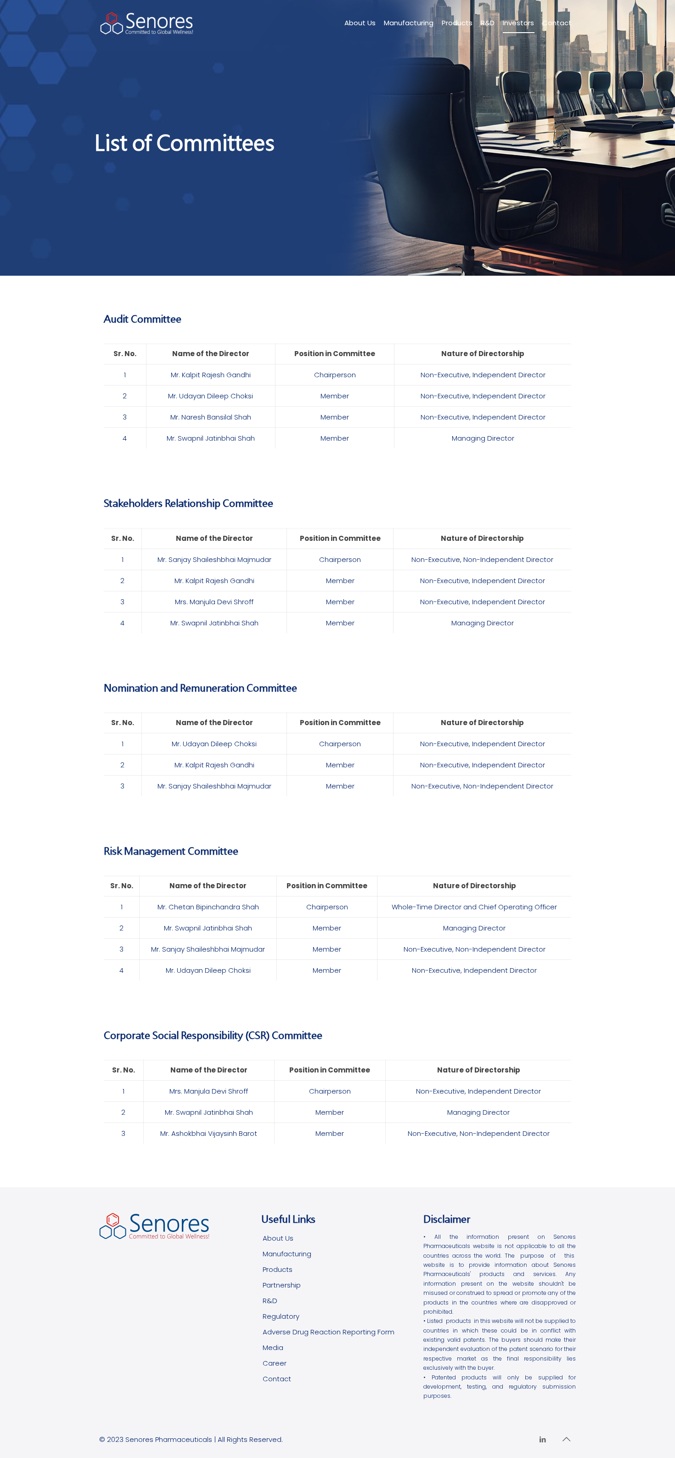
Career (275, 1363)
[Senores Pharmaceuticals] (147, 23)
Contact (277, 1379)
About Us (278, 1238)
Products (277, 1269)
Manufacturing (287, 1254)
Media (273, 1347)
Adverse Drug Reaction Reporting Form (328, 1332)
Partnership (282, 1285)
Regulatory (281, 1316)
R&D (270, 1300)
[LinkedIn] (542, 1439)
